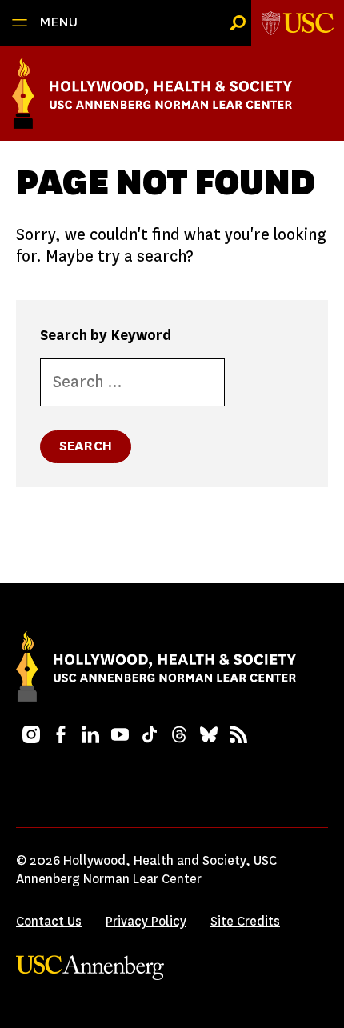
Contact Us (49, 921)
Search (85, 446)
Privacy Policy (146, 921)
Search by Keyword (105, 335)
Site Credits (245, 921)
